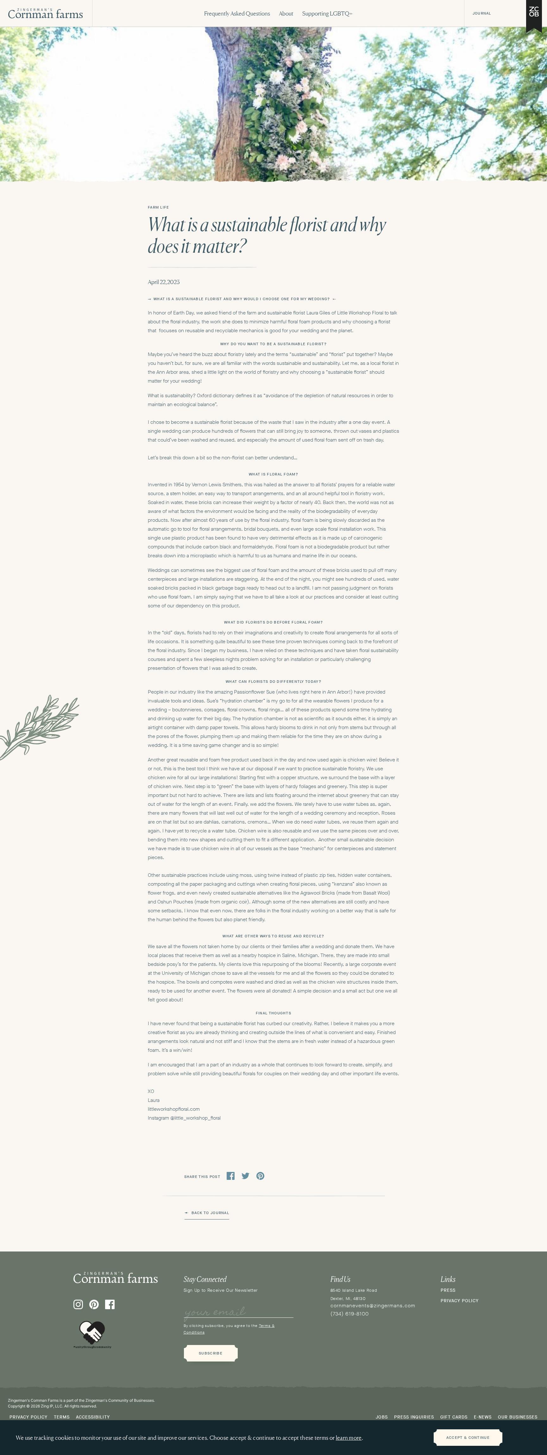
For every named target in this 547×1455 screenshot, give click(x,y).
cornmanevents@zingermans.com (372, 1305)
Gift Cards (454, 1417)
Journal (482, 13)
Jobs (382, 1417)
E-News (483, 1417)
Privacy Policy (460, 1301)
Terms (62, 1417)
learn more (349, 1437)
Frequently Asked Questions (237, 13)
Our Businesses (518, 1417)
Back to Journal (210, 1212)
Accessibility (93, 1417)
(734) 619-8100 (349, 1314)
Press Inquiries (414, 1417)
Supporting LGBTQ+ (327, 13)
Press (448, 1290)
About (286, 13)
